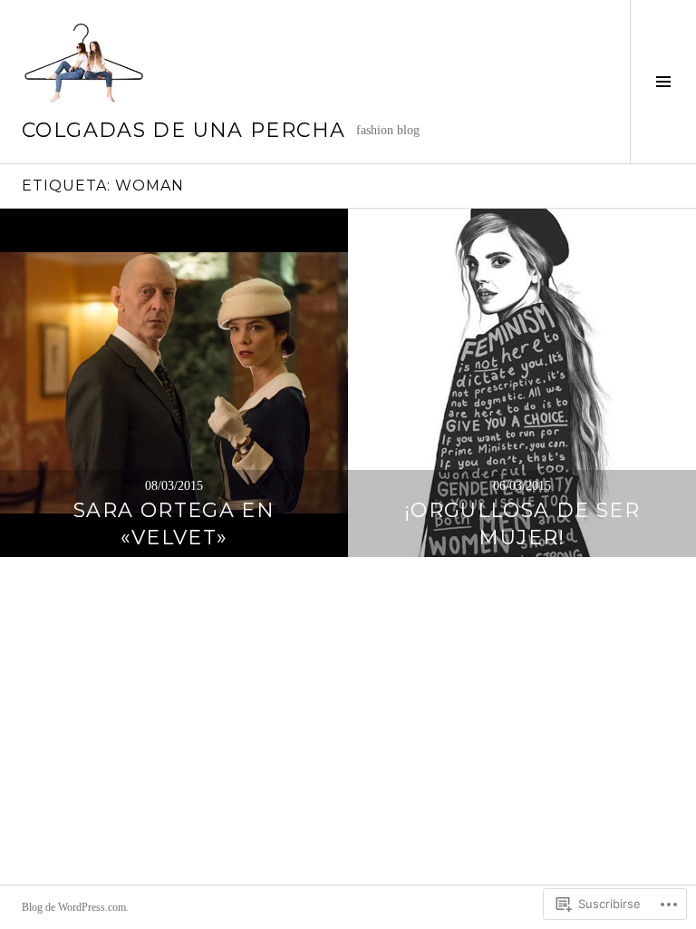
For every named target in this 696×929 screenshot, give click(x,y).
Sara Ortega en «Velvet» (174, 524)
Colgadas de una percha (183, 130)
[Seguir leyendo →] (174, 383)
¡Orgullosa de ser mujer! (522, 524)
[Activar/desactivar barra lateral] (663, 81)
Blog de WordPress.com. (75, 907)
